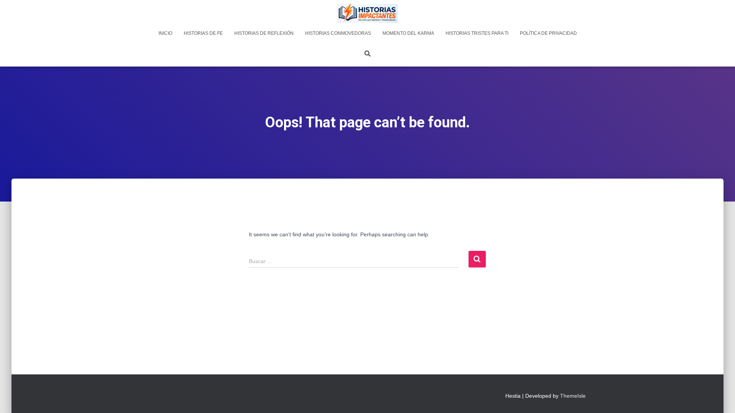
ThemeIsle (573, 396)
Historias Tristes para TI (477, 33)
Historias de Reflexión (264, 33)
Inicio (165, 33)
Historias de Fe (203, 33)
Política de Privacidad (548, 33)
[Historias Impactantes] (367, 13)
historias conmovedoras (338, 33)
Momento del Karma (408, 33)
